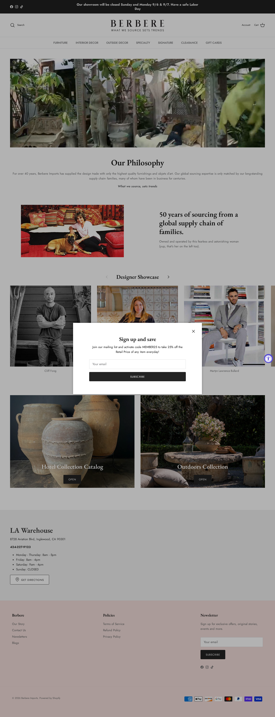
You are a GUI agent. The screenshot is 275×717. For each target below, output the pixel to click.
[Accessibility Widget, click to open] (268, 358)
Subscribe (137, 377)
